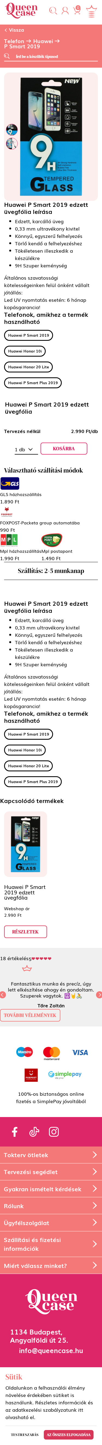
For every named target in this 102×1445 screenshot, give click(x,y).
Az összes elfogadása (69, 1434)
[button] (53, 11)
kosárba (64, 448)
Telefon (14, 41)
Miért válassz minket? (35, 1265)
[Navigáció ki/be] (91, 11)
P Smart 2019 (22, 46)
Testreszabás (25, 1434)
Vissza (16, 29)
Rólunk (14, 1205)
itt (80, 1409)
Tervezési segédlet (31, 1171)
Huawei (43, 41)
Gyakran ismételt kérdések (42, 1188)
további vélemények (30, 1015)
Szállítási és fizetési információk (32, 1243)
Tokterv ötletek (26, 1154)
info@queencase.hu (51, 1350)
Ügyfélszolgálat (26, 1222)
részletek (25, 931)
